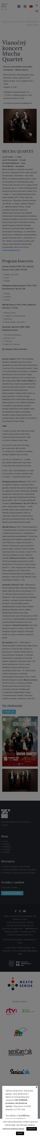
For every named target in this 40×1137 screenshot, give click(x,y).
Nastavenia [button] (32, 1129)
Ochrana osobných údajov (13, 1129)
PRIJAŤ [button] (20, 1133)
